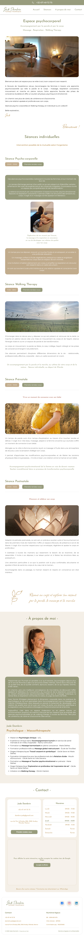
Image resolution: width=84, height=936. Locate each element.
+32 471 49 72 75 (24, 810)
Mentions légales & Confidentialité (68, 931)
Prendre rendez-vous (33, 164)
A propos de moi (63, 10)
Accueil (36, 10)
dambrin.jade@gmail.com (24, 815)
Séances (47, 10)
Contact (78, 10)
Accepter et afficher (42, 865)
